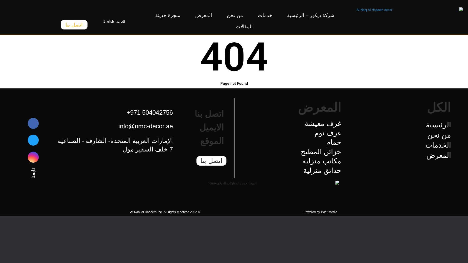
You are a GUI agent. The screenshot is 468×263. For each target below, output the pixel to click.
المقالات (244, 26)
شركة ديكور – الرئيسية (310, 15)
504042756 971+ (150, 112)
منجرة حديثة (167, 15)
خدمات (265, 15)
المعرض (203, 15)
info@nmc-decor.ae (145, 126)
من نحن (235, 15)
